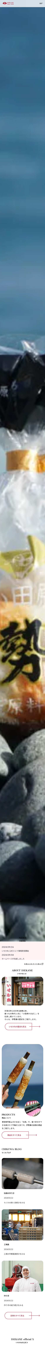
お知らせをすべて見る (32, 964)
